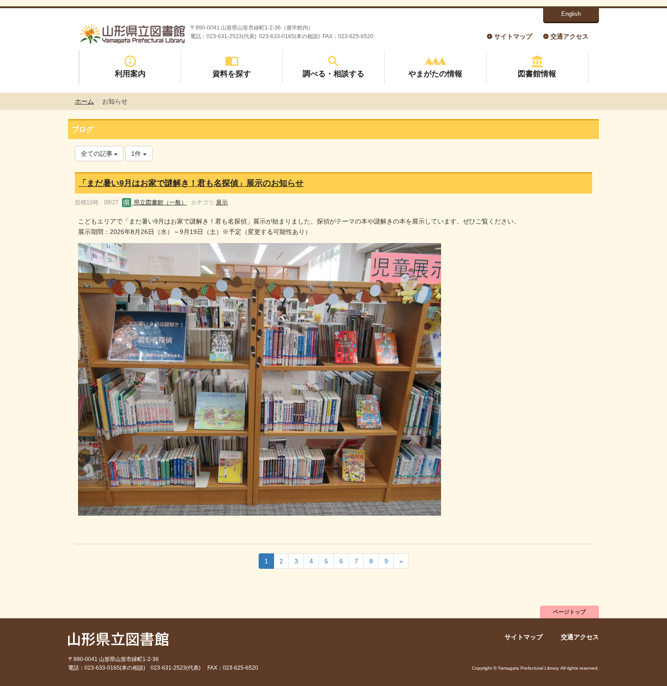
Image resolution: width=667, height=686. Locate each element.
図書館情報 (537, 73)
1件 (137, 153)
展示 (222, 202)
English (571, 13)
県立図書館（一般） (159, 202)
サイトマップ (513, 36)
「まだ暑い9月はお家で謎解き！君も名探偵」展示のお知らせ (191, 183)
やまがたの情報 (435, 73)
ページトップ (569, 612)
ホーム (84, 101)
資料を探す (231, 73)
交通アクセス (569, 36)
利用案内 (130, 73)
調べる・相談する (333, 73)
